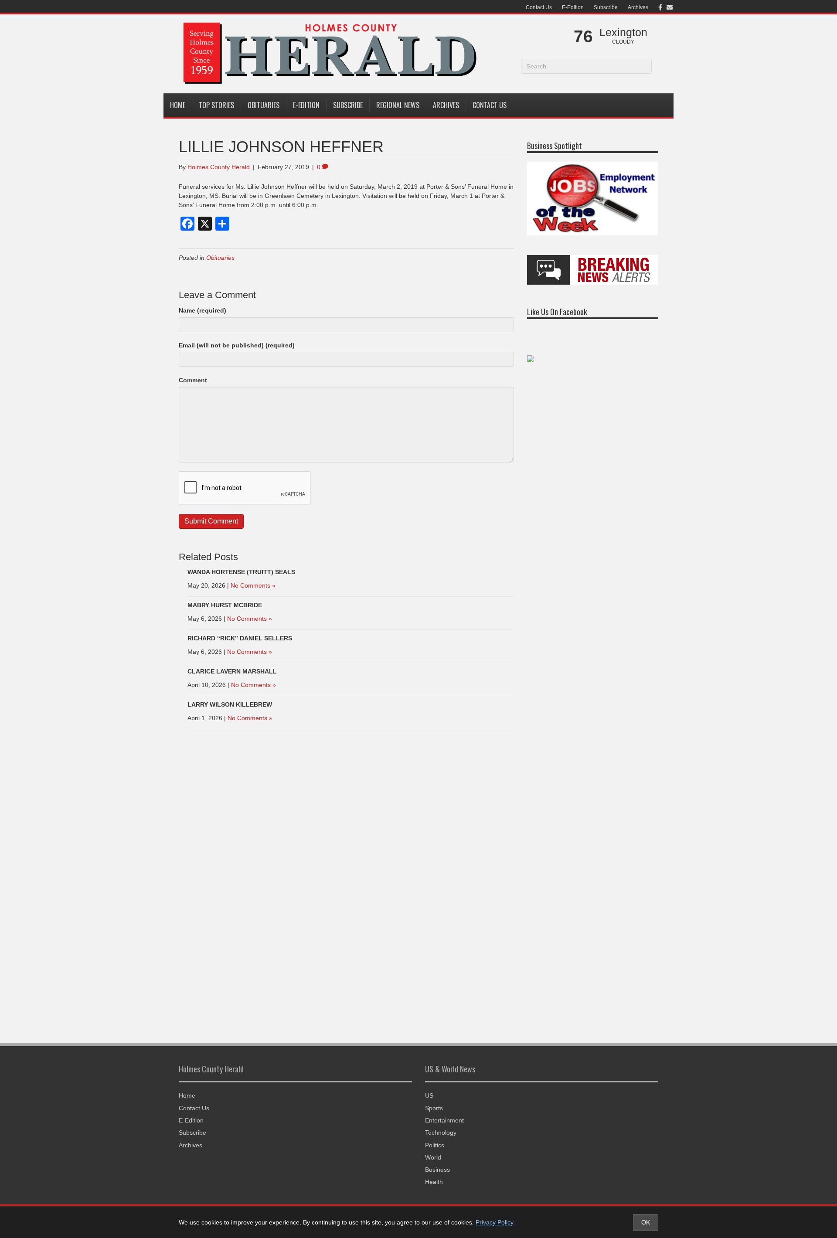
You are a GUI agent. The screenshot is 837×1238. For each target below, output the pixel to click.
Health (434, 1181)
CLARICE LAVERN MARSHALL (232, 671)
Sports (434, 1108)
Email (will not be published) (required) (237, 345)
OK (645, 1222)
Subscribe (606, 7)
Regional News (397, 105)
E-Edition (573, 7)
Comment (193, 380)
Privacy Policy (495, 1222)
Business (437, 1169)
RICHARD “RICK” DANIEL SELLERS (239, 638)
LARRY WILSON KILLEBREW (229, 704)
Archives (638, 7)
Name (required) (202, 310)
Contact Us (539, 7)
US (429, 1095)
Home (177, 105)
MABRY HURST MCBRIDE (224, 605)
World (433, 1157)
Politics (434, 1145)
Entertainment (444, 1120)
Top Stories (216, 105)
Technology (440, 1132)
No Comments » (253, 585)
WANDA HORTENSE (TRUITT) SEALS (241, 571)
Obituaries (263, 105)
